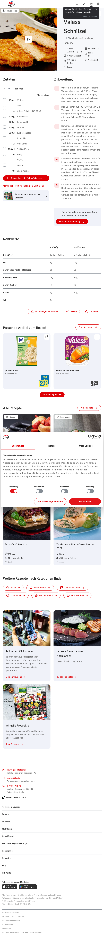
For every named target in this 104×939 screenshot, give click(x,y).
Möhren (20, 127)
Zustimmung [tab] (18, 445)
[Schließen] (96, 9)
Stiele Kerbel (23, 170)
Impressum (6, 928)
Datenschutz (7, 924)
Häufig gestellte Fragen (16, 769)
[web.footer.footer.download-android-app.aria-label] (28, 886)
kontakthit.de (13, 777)
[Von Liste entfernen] (46, 337)
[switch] (39, 491)
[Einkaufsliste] (98, 3)
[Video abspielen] (28, 39)
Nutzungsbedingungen (11, 920)
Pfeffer (20, 159)
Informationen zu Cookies (13, 916)
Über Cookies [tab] (86, 445)
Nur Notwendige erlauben (50, 501)
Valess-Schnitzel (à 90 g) (29, 110)
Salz (19, 105)
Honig (19, 154)
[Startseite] (11, 4)
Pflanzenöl (22, 143)
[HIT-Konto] (84, 3)
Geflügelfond (23, 149)
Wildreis (20, 100)
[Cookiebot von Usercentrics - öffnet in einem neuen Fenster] (90, 437)
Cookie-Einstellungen (11, 912)
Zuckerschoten (24, 132)
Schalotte (21, 138)
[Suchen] (77, 3)
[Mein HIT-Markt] (91, 3)
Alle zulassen (85, 501)
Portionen (18, 88)
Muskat (20, 165)
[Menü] (4, 4)
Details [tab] (52, 445)
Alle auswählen (43, 95)
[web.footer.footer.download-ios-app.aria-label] (9, 886)
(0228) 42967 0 (14, 786)
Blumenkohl (22, 121)
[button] (26, 185)
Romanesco (22, 116)
